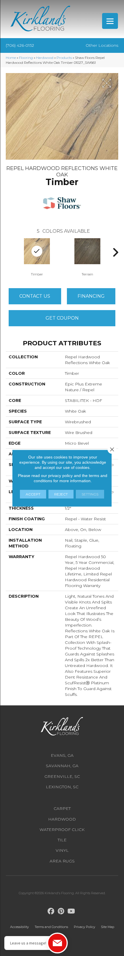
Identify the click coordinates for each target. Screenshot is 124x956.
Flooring (26, 57)
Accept (33, 494)
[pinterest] (61, 911)
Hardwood (44, 57)
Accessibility (19, 927)
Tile (62, 840)
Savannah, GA (62, 765)
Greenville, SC (62, 776)
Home (11, 57)
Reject (61, 494)
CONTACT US (34, 296)
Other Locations (102, 45)
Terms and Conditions (51, 927)
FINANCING (91, 296)
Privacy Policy (84, 927)
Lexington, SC (62, 786)
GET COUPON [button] (62, 318)
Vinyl (62, 850)
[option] (87, 257)
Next (115, 252)
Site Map (107, 927)
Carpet (62, 808)
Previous (8, 252)
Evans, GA (62, 755)
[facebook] (51, 911)
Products (64, 57)
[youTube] (71, 911)
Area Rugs (62, 861)
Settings (90, 494)
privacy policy (60, 475)
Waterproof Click (62, 829)
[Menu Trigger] (110, 21)
